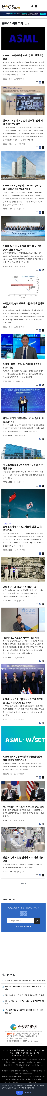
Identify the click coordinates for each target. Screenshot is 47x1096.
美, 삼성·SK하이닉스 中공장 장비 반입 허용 (23, 806)
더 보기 (23, 883)
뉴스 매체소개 (7, 1050)
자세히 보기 (27, 1092)
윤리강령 (37, 1053)
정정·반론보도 (18, 1056)
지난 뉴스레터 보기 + (23, 926)
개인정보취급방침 (19, 1050)
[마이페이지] (36, 6)
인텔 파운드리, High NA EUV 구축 (19, 587)
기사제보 (10, 1053)
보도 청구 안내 (29, 1056)
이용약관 (29, 1050)
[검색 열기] (32, 6)
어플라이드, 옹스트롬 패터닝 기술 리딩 (21, 637)
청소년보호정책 (39, 1050)
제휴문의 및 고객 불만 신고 (24, 1053)
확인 (19, 1092)
